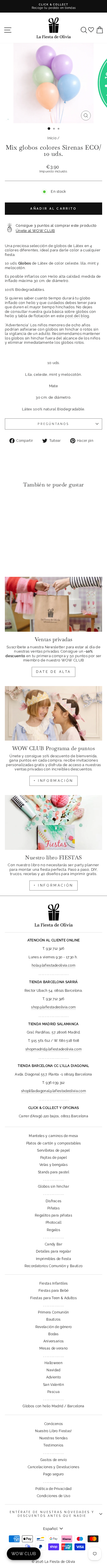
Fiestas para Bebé (53, 1291)
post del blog (77, 316)
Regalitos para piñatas (53, 1215)
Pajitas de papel (53, 1158)
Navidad (53, 1370)
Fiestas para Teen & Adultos (53, 1298)
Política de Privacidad (53, 1489)
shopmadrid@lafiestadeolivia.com (53, 1049)
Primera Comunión (53, 1312)
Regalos (53, 1230)
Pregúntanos (53, 424)
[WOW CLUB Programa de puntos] (53, 713)
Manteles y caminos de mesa (53, 1136)
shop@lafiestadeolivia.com (53, 1007)
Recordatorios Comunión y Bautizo (53, 1266)
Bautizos (53, 1319)
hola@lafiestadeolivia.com (53, 965)
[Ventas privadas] (53, 604)
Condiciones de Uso (53, 1496)
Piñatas (53, 1208)
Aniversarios (53, 1341)
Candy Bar (53, 1244)
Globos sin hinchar (53, 1187)
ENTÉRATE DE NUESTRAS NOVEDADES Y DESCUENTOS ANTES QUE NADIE (52, 1513)
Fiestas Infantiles (53, 1283)
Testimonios (53, 1445)
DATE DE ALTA (53, 672)
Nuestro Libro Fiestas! (53, 1431)
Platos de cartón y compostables (53, 1143)
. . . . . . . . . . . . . (53, 1179)
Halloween (53, 1363)
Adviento (53, 1377)
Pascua (53, 1392)
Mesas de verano (53, 1348)
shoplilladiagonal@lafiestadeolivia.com (53, 1091)
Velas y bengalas (53, 1165)
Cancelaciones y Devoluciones (53, 1467)
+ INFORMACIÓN (53, 781)
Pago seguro (53, 1474)
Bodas (53, 1334)
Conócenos (53, 1424)
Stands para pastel (53, 1172)
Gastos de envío (53, 1460)
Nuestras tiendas (53, 1438)
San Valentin (53, 1385)
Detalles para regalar (53, 1251)
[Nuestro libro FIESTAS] (53, 822)
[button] (11, 504)
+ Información (53, 885)
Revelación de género (53, 1327)
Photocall (53, 1223)
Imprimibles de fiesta (53, 1259)
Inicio (51, 138)
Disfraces (54, 1201)
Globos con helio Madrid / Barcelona (53, 1406)
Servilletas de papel (53, 1150)
